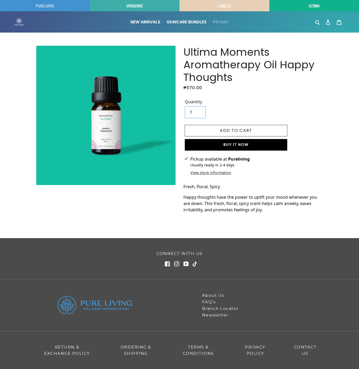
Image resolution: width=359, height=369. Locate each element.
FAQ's (209, 301)
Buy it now (236, 144)
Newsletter (215, 314)
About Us (213, 295)
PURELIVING (45, 6)
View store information (210, 172)
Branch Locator (220, 308)
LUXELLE (224, 6)
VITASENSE (134, 6)
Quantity (193, 102)
